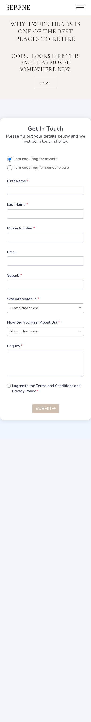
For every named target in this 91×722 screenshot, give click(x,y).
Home (45, 83)
